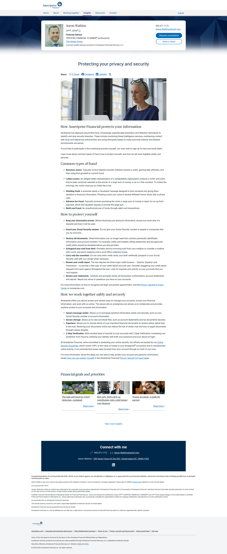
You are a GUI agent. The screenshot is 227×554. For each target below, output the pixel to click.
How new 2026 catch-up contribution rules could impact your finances (112, 400)
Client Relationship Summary (85, 531)
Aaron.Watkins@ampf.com (168, 29)
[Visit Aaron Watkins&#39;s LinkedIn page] (113, 465)
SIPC (87, 544)
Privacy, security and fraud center (122, 531)
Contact (113, 13)
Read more (88, 406)
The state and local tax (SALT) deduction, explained (76, 398)
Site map (154, 531)
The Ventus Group (74, 41)
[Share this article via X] (110, 74)
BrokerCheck (136, 482)
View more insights (113, 424)
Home (46, 13)
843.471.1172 (162, 26)
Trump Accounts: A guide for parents (146, 398)
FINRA (79, 544)
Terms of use (102, 531)
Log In (181, 13)
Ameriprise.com (37, 531)
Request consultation (169, 35)
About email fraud (142, 531)
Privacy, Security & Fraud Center (134, 358)
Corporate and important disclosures (58, 531)
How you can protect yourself (80, 358)
